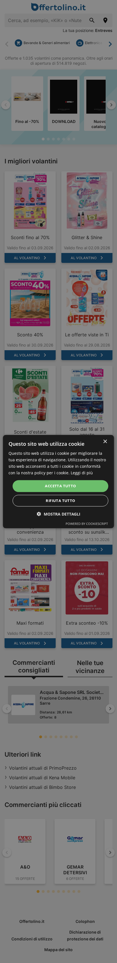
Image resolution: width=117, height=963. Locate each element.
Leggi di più (82, 472)
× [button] (105, 441)
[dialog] (58, 481)
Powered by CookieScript (87, 523)
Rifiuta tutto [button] (60, 500)
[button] (58, 514)
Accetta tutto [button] (60, 485)
